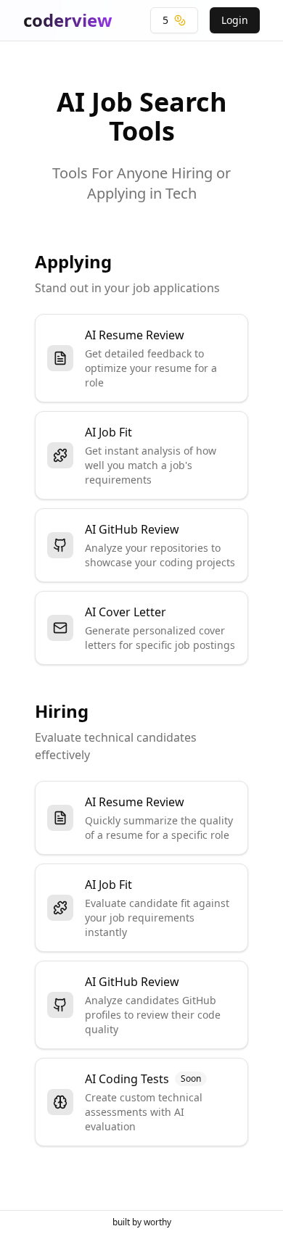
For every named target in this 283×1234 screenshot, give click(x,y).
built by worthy (141, 1222)
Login (234, 20)
